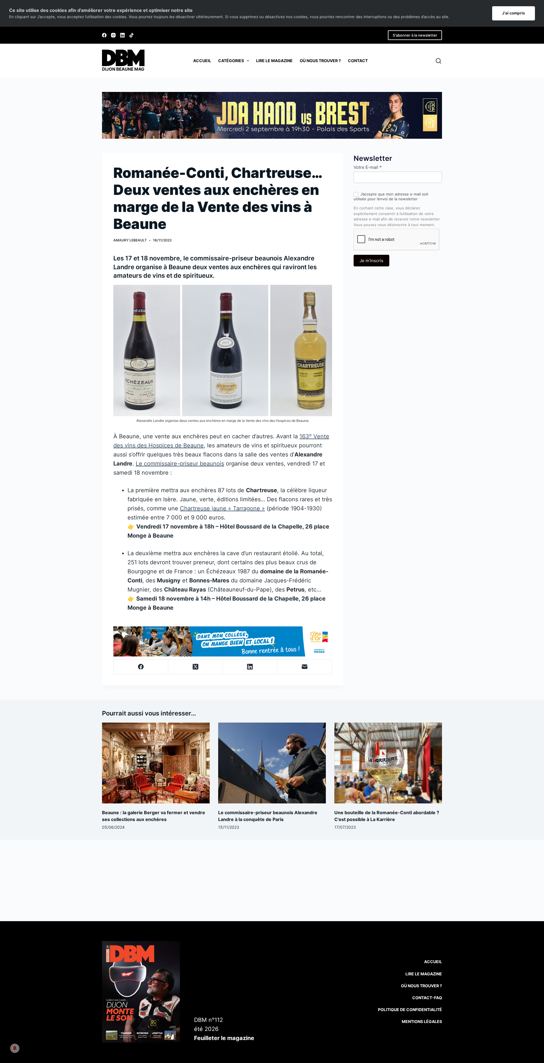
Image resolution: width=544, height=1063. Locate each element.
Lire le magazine (274, 60)
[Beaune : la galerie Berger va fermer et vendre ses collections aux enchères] (156, 763)
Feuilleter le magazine (224, 1038)
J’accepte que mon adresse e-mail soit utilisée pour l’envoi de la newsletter (391, 196)
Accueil (202, 60)
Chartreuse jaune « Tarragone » (222, 508)
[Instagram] (113, 35)
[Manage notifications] (14, 1048)
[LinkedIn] (122, 35)
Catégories (231, 60)
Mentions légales (422, 1021)
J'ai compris (513, 13)
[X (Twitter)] (195, 667)
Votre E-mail (368, 167)
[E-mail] (304, 667)
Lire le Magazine (423, 973)
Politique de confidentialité (410, 1009)
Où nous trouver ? (320, 60)
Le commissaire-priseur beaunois (180, 463)
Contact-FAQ (427, 997)
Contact (358, 60)
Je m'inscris (371, 260)
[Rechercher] (438, 61)
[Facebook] (104, 35)
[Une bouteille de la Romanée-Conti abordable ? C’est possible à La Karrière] (388, 763)
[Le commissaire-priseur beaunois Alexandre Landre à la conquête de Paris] (272, 763)
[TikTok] (131, 35)
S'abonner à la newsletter (415, 35)
